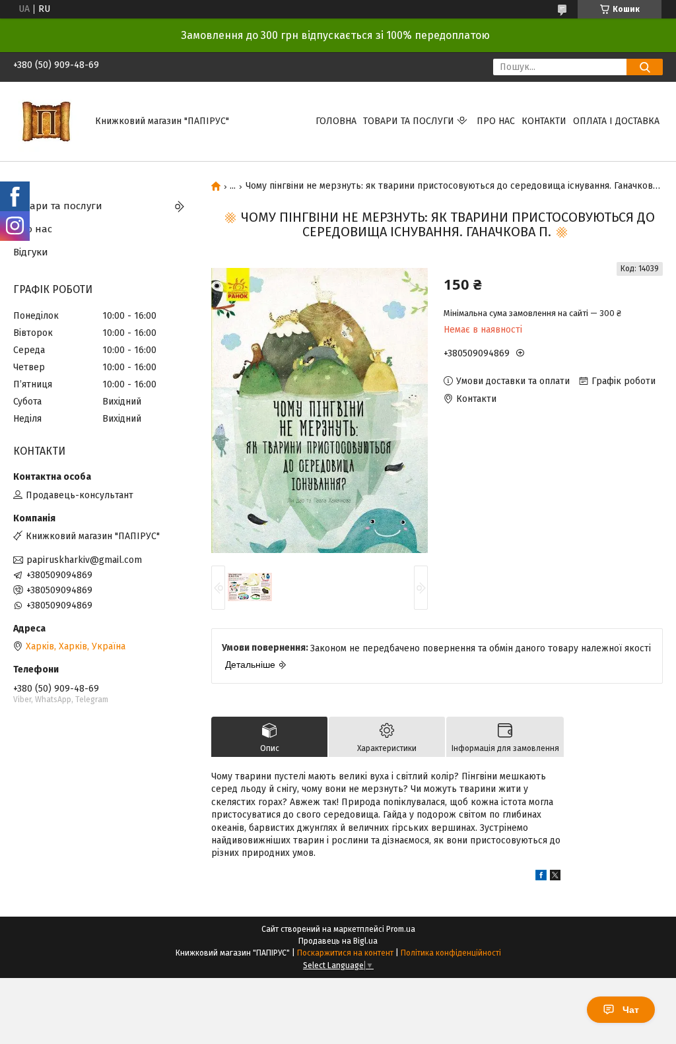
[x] (555, 877)
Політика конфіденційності (451, 953)
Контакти (544, 121)
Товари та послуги (408, 121)
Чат (631, 1009)
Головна (336, 121)
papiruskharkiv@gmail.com (84, 560)
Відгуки (30, 252)
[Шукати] (644, 67)
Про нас (496, 121)
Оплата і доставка (616, 121)
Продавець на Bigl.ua (338, 941)
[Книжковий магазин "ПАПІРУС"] (46, 121)
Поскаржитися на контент (345, 953)
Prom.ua (400, 929)
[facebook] (541, 877)
